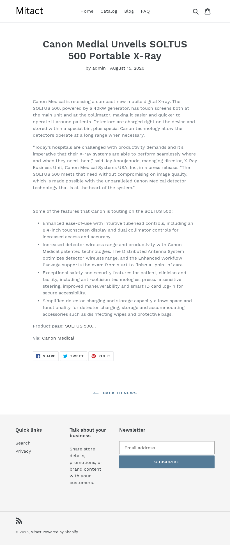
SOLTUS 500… (80, 326)
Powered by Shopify (60, 532)
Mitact (36, 532)
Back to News (119, 393)
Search (23, 443)
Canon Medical (58, 338)
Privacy (23, 451)
